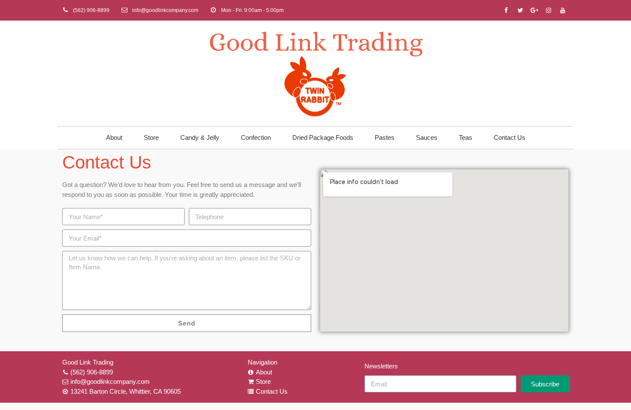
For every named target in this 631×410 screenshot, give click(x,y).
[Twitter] (520, 10)
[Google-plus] (534, 10)
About (114, 137)
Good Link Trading (316, 42)
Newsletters (381, 366)
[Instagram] (549, 10)
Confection (256, 137)
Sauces (426, 137)
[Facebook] (506, 10)
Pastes (384, 137)
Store (151, 137)
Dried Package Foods (322, 137)
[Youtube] (563, 10)
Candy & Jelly (199, 137)
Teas (465, 137)
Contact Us (509, 137)
